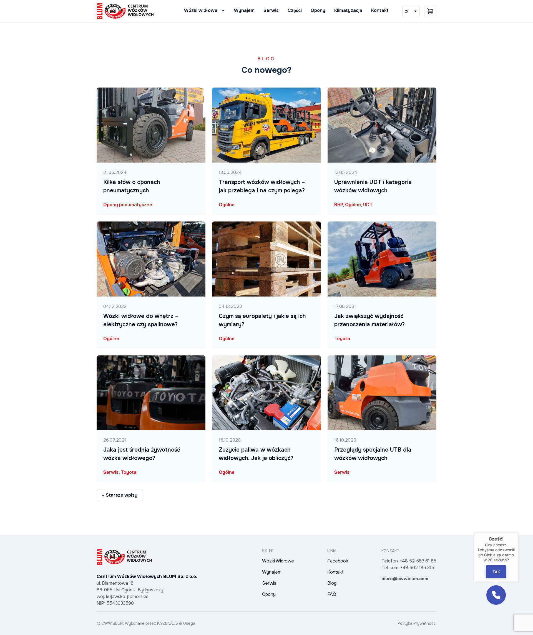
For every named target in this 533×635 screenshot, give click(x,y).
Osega (189, 623)
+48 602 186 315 (417, 568)
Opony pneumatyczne (127, 205)
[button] (496, 595)
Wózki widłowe (200, 10)
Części (295, 10)
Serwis (271, 10)
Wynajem (244, 10)
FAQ (331, 594)
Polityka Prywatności (417, 623)
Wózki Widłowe (278, 561)
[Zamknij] (518, 532)
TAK (496, 571)
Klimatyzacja (348, 10)
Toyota (129, 472)
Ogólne (111, 339)
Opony (318, 10)
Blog (331, 583)
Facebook (337, 561)
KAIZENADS (167, 623)
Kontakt (380, 10)
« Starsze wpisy (119, 495)
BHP (338, 205)
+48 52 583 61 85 (418, 561)
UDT (368, 205)
